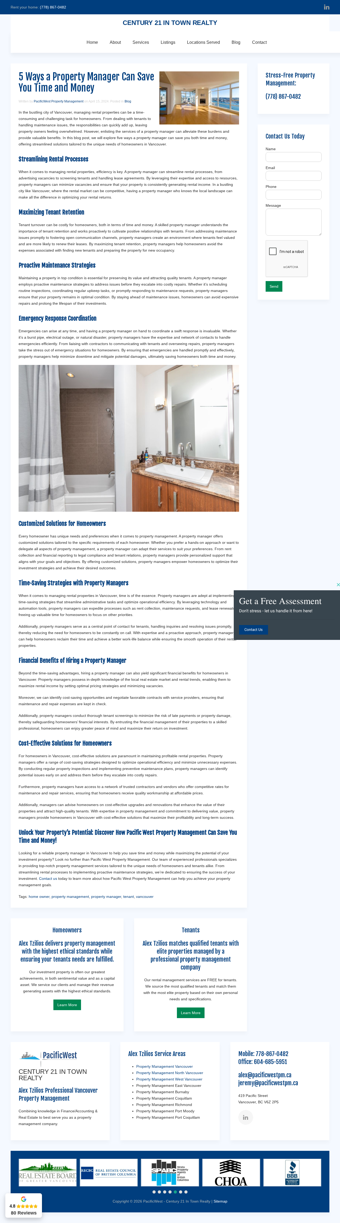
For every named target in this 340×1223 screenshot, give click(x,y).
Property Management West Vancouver (169, 1079)
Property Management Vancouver (164, 1066)
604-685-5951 (270, 1061)
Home (92, 42)
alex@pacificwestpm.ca (264, 1075)
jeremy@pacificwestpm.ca (268, 1083)
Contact (259, 42)
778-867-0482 (272, 1053)
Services (141, 42)
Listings (168, 42)
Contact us (48, 878)
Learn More (67, 1005)
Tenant (53, 212)
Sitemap (220, 1201)
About (115, 42)
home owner (39, 896)
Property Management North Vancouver (169, 1073)
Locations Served (203, 42)
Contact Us (253, 630)
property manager (106, 896)
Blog (236, 42)
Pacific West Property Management (166, 832)
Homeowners (91, 523)
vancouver (145, 896)
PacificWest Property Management (58, 101)
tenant (128, 896)
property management (70, 896)
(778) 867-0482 (53, 7)
